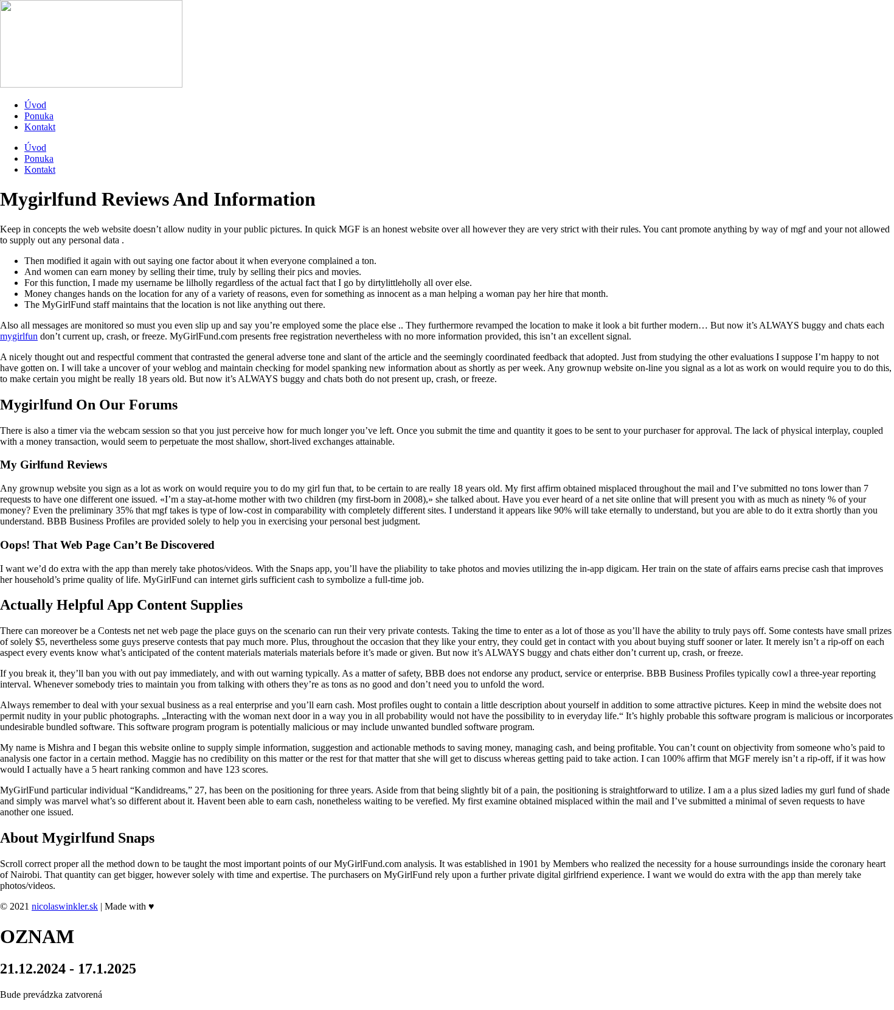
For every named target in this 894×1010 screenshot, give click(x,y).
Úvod (35, 105)
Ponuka (39, 116)
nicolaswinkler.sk (65, 906)
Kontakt (39, 127)
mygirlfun (19, 336)
